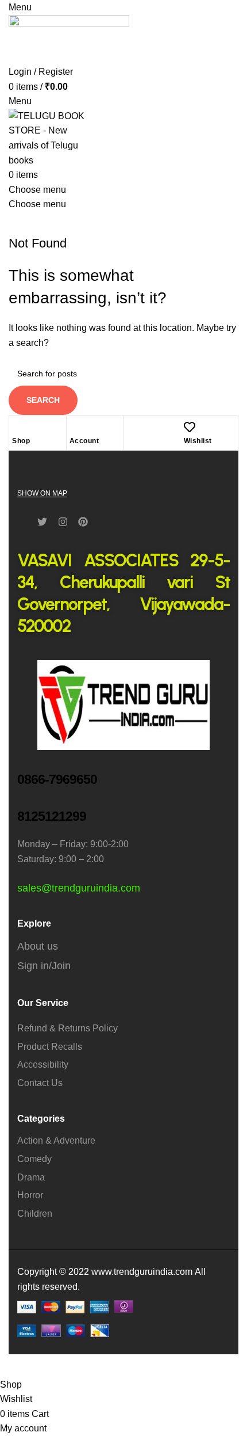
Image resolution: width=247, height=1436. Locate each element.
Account (84, 441)
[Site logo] (69, 39)
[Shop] (18, 427)
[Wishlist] (189, 427)
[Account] (75, 427)
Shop (21, 441)
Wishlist (198, 441)
